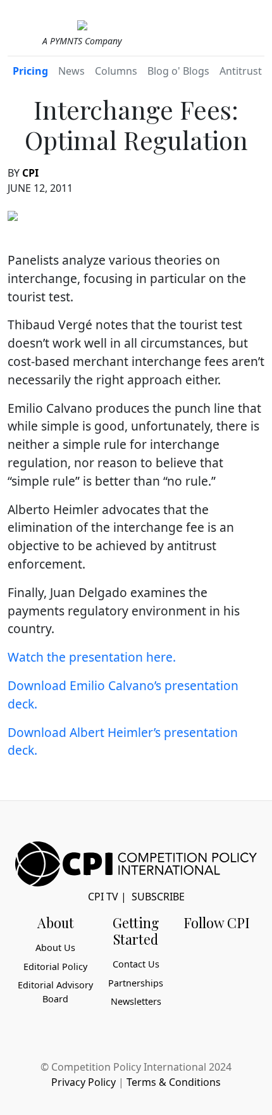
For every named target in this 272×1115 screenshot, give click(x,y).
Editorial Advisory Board (55, 992)
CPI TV (103, 897)
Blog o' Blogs (178, 71)
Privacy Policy (83, 1082)
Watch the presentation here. (92, 656)
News (71, 71)
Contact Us (136, 964)
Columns (116, 71)
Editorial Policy (55, 967)
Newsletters (136, 1001)
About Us (55, 948)
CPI (30, 173)
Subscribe (158, 897)
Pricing (30, 71)
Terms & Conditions (174, 1082)
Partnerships (135, 983)
